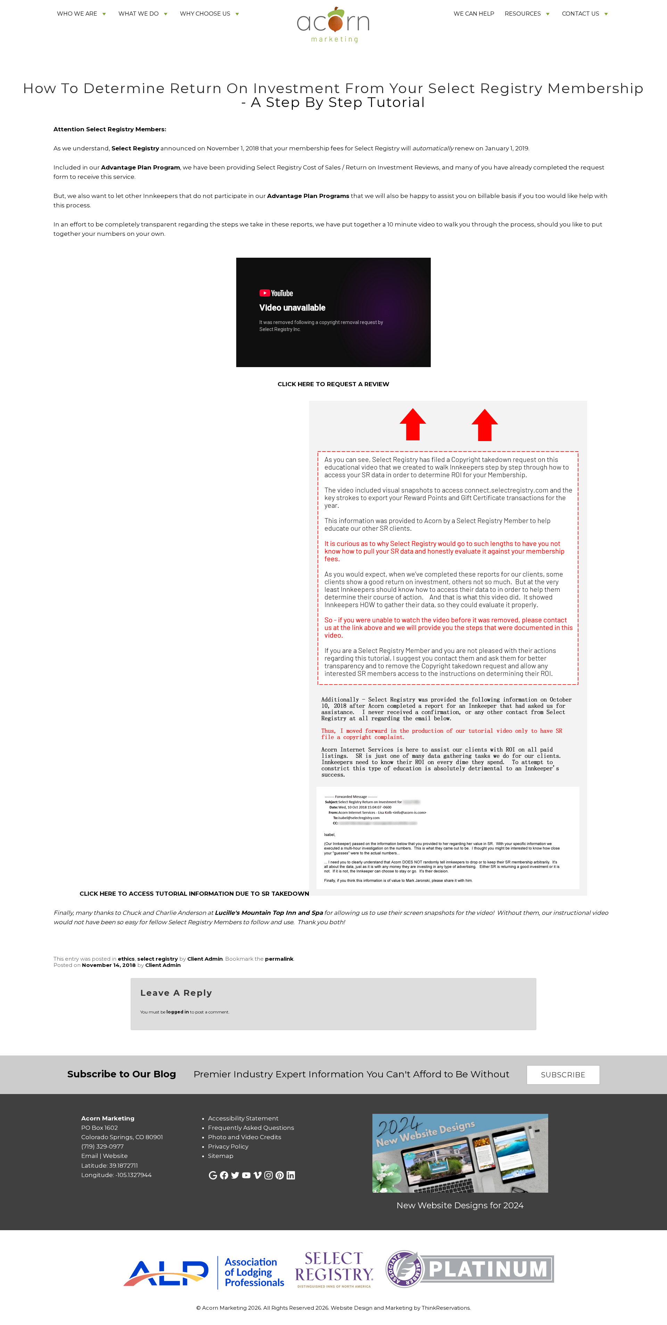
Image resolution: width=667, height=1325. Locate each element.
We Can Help (474, 13)
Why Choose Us (205, 13)
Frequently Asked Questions (251, 1127)
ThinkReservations (446, 1308)
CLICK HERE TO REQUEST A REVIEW (333, 384)
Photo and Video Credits (244, 1137)
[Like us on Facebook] (224, 1175)
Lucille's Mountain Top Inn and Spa (269, 912)
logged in (177, 1012)
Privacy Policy (228, 1146)
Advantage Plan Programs (308, 195)
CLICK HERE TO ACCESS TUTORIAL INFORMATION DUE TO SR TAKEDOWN (194, 893)
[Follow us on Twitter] (235, 1175)
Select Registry (135, 148)
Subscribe (563, 1075)
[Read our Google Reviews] (213, 1175)
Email (89, 1155)
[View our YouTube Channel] (246, 1175)
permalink (279, 958)
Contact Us (580, 13)
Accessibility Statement (243, 1118)
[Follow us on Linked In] (291, 1175)
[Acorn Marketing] (333, 65)
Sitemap (220, 1155)
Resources (523, 13)
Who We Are (77, 13)
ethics (126, 958)
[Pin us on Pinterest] (279, 1175)
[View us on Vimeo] (257, 1175)
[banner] (333, 1269)
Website (115, 1155)
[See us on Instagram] (268, 1175)
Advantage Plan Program (140, 167)
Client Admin (205, 958)
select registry (157, 958)
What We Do (138, 13)
